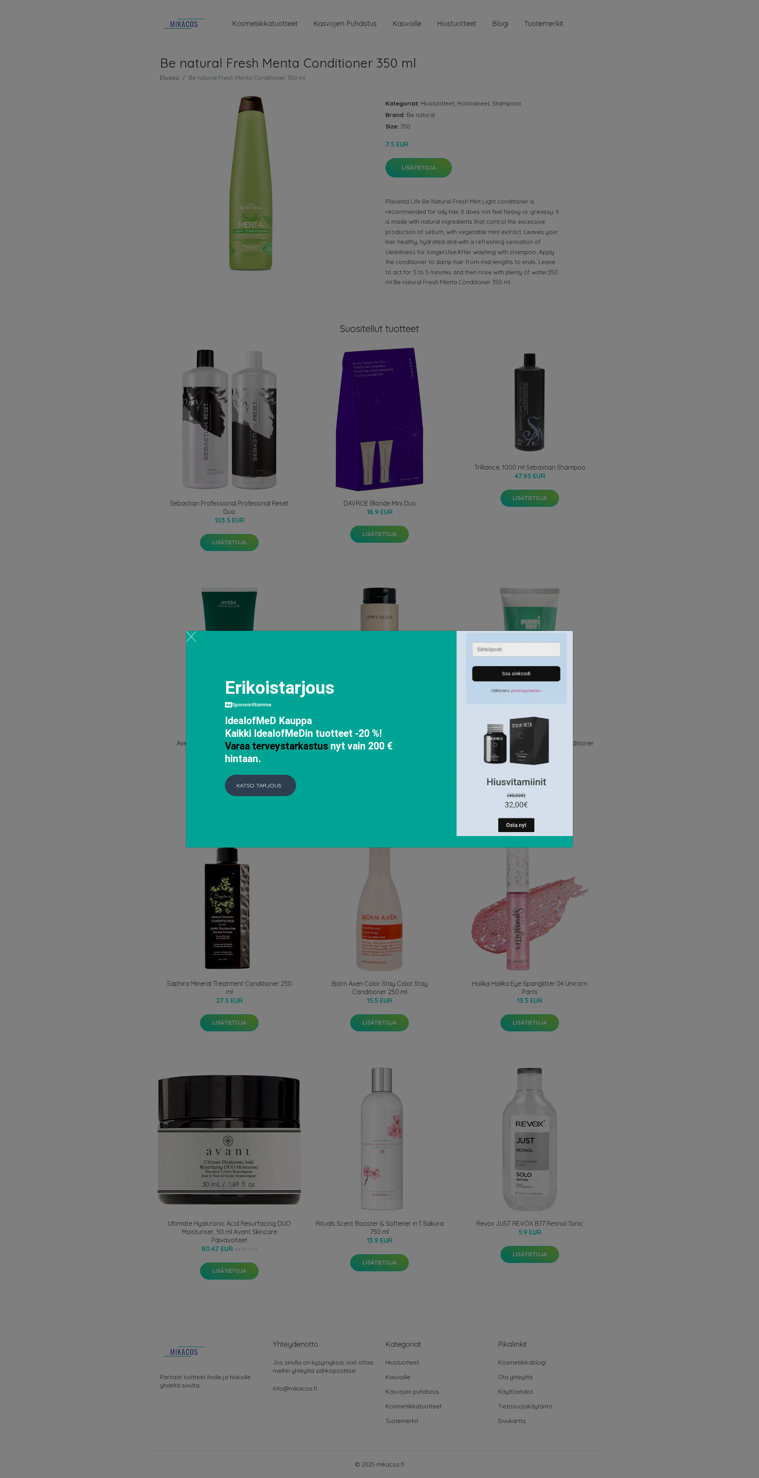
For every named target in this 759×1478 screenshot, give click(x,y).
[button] (260, 785)
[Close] (191, 636)
